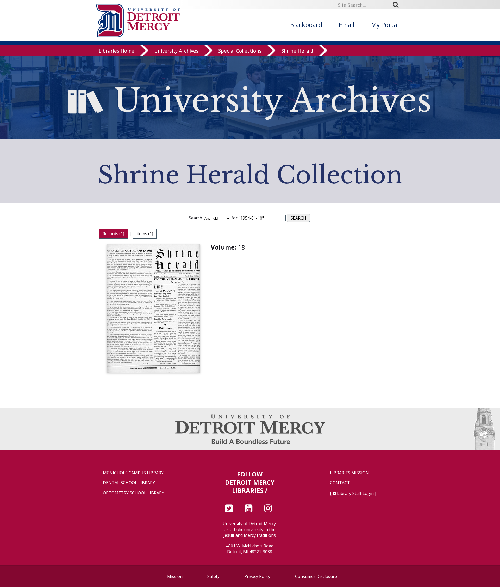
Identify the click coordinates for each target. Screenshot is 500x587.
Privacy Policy (257, 576)
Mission (175, 576)
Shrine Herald (297, 50)
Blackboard (306, 24)
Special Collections (239, 50)
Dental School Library (129, 482)
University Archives (176, 50)
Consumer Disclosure (316, 576)
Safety (213, 576)
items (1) (144, 234)
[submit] (397, 5)
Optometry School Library (133, 492)
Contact (340, 482)
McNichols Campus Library (133, 472)
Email (346, 24)
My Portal (385, 24)
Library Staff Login (355, 493)
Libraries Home (116, 50)
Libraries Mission (349, 472)
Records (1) (113, 234)
